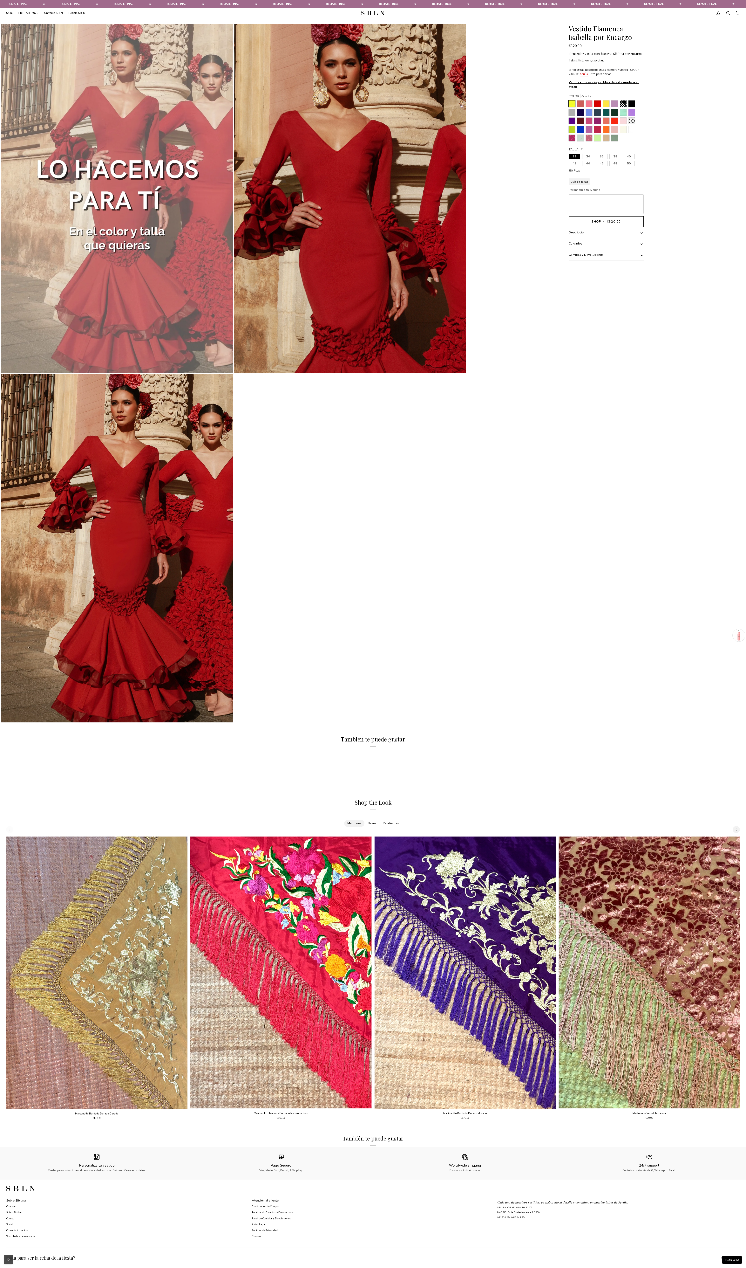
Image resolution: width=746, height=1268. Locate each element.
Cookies (256, 1236)
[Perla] (573, 113)
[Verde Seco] (614, 139)
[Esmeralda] (607, 113)
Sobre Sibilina (14, 1212)
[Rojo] (615, 122)
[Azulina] (581, 130)
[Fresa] (590, 122)
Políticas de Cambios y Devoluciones (273, 1212)
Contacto (11, 1206)
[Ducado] (590, 113)
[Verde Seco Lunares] (581, 139)
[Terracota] (581, 104)
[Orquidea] (590, 130)
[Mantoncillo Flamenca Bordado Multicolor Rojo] (281, 972)
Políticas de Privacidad (265, 1230)
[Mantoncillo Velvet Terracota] (649, 972)
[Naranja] (607, 130)
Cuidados (575, 243)
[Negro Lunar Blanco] (624, 104)
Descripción (577, 232)
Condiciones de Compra (265, 1206)
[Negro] (632, 104)
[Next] (736, 829)
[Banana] (607, 104)
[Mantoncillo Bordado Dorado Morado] (465, 972)
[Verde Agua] (624, 113)
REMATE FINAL (17, 4)
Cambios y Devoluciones (586, 255)
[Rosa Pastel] (624, 122)
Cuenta (10, 1218)
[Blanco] (632, 130)
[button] (11, 13)
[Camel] (607, 139)
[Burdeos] (581, 122)
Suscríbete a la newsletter (21, 1236)
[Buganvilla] (598, 122)
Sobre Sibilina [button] (16, 1200)
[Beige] (624, 130)
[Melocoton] (607, 122)
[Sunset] (590, 104)
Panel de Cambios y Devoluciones (271, 1218)
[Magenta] (598, 130)
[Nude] (615, 130)
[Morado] (573, 122)
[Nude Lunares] (590, 139)
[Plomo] (598, 113)
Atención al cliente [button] (265, 1200)
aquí (582, 74)
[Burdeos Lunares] (573, 139)
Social (9, 1224)
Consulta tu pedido (17, 1230)
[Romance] (615, 104)
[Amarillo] (573, 104)
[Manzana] (598, 139)
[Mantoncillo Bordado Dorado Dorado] (96, 973)
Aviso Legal (259, 1224)
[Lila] (632, 113)
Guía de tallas (579, 182)
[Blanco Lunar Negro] (632, 122)
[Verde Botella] (615, 113)
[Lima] (573, 130)
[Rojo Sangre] (598, 104)
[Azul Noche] (581, 113)
